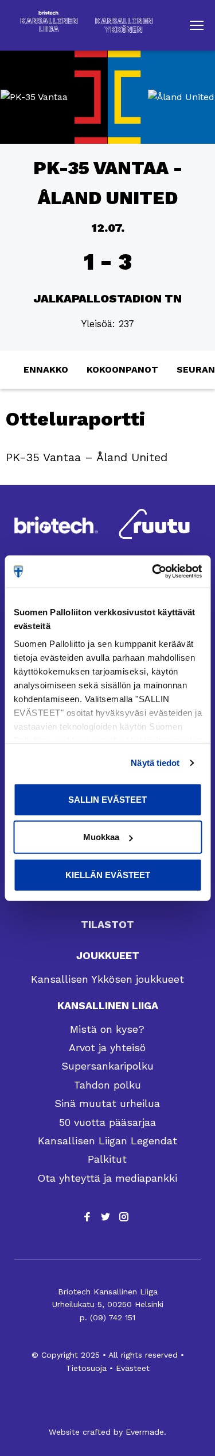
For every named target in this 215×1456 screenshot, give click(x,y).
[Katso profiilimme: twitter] (105, 1217)
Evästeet (133, 1368)
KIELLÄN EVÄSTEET (107, 874)
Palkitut (107, 1159)
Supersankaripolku (107, 1066)
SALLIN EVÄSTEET (107, 799)
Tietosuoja (86, 1368)
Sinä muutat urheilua (107, 1103)
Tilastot (107, 924)
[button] (196, 25)
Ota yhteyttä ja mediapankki (107, 1178)
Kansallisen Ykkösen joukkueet (107, 979)
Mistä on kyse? (107, 1029)
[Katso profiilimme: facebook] (87, 1217)
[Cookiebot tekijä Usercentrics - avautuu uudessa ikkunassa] (153, 571)
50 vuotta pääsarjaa (107, 1122)
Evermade (145, 1431)
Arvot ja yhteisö (107, 1047)
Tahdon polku (107, 1085)
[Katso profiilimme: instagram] (124, 1217)
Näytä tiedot (155, 763)
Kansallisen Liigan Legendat (107, 1141)
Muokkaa (101, 837)
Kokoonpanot (122, 369)
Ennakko (46, 369)
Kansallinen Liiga (107, 1005)
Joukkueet (107, 955)
